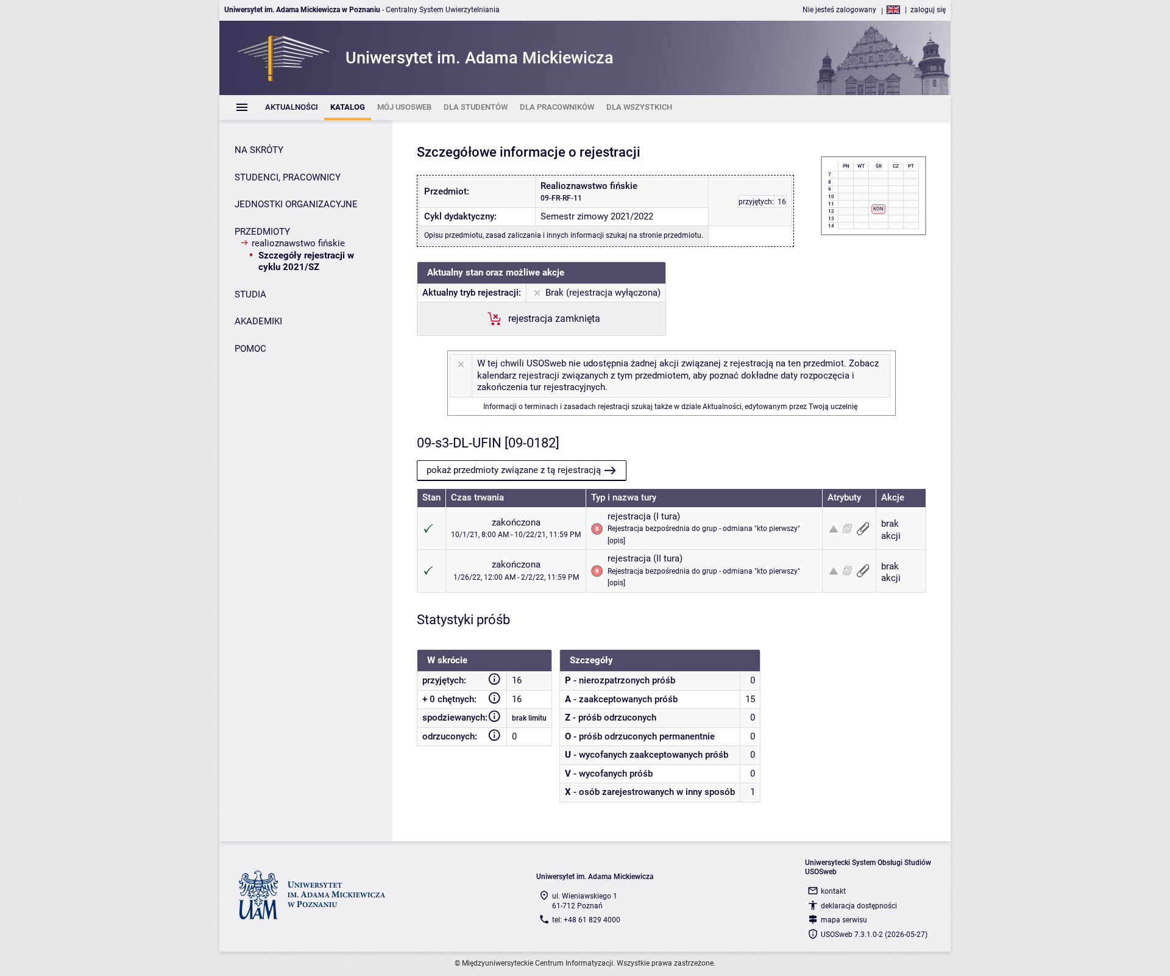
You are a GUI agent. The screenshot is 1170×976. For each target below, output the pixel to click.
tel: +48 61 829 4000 (586, 920)
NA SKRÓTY (259, 149)
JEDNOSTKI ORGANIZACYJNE (296, 204)
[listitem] (291, 107)
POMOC (250, 348)
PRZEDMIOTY (262, 231)
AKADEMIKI (258, 321)
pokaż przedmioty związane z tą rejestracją (514, 470)
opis (616, 540)
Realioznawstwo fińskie (298, 243)
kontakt (833, 891)
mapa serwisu (844, 920)
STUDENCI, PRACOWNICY (288, 177)
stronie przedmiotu (670, 235)
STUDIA (250, 294)
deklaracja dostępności (859, 906)
